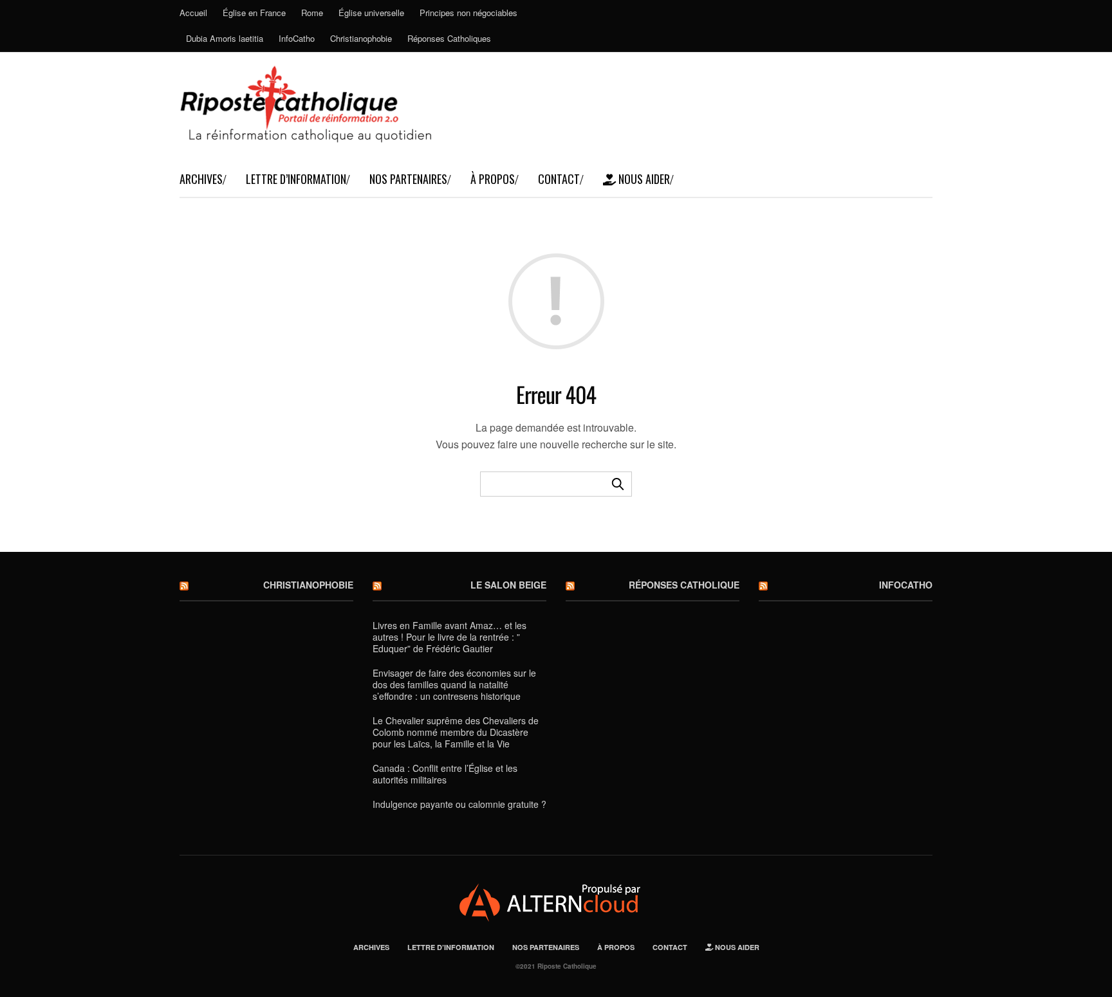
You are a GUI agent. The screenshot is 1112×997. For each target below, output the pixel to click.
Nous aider (643, 178)
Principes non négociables (468, 12)
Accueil (193, 12)
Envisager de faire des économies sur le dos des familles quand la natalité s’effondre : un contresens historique (454, 684)
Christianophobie (361, 38)
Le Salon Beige (508, 584)
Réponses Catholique (684, 584)
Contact (559, 178)
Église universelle (371, 12)
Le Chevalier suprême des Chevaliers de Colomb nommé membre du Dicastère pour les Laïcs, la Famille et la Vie (456, 732)
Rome (312, 12)
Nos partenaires (408, 178)
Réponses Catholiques (449, 38)
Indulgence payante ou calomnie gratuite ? (459, 804)
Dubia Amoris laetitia (224, 38)
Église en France (254, 12)
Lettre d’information (296, 178)
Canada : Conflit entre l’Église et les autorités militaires (445, 774)
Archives (201, 178)
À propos (492, 178)
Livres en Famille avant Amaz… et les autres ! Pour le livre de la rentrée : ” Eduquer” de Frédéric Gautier (449, 637)
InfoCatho (297, 38)
